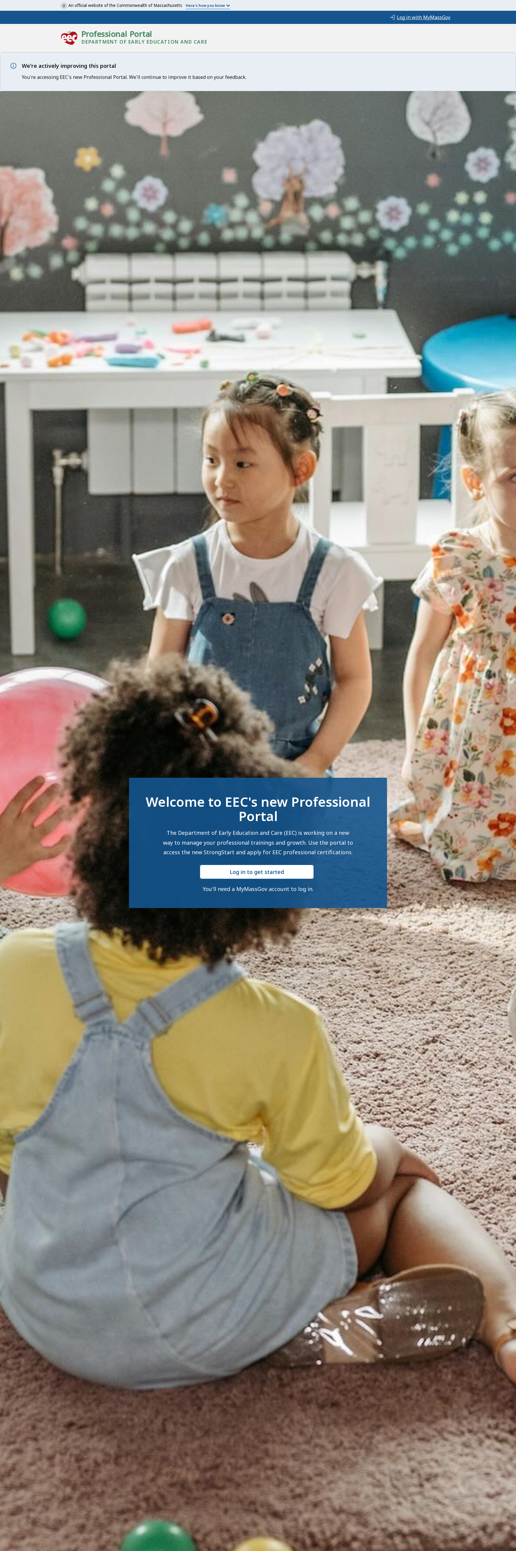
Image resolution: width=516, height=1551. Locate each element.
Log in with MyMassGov (423, 17)
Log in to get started (257, 871)
